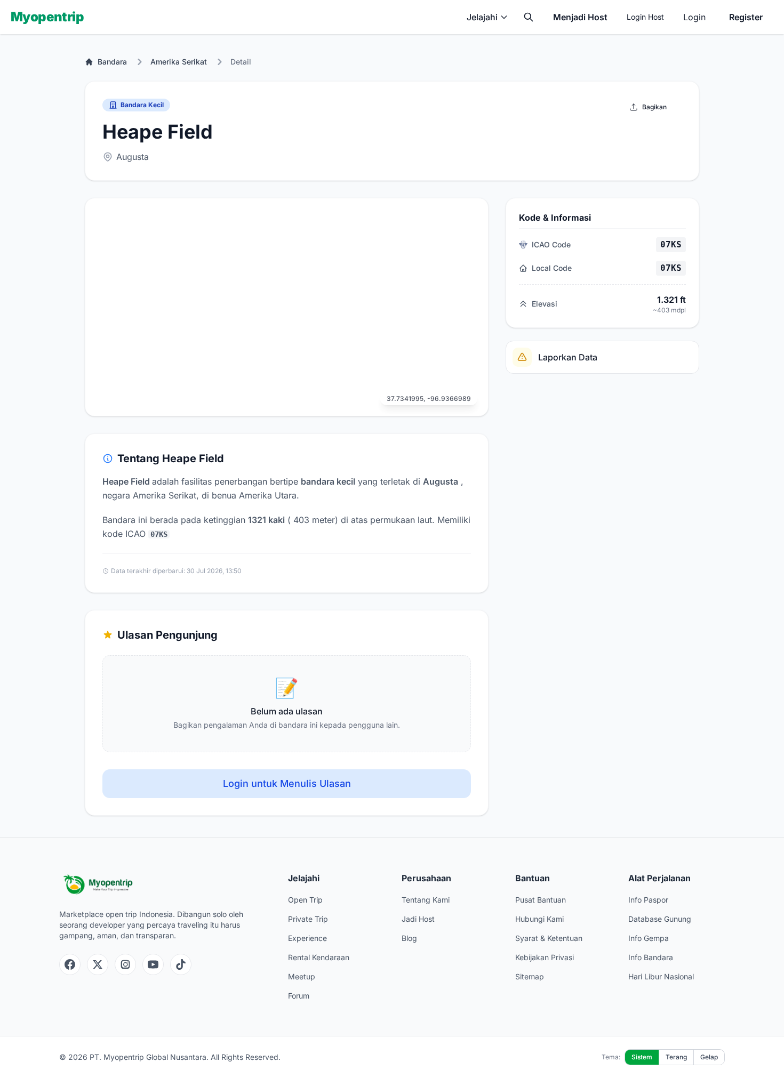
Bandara (112, 61)
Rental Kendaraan (318, 957)
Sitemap (529, 976)
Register (746, 17)
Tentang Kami (426, 899)
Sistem (641, 1057)
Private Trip (308, 918)
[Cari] (528, 17)
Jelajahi (482, 17)
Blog (409, 938)
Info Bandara (650, 957)
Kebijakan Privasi (544, 957)
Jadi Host (418, 918)
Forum (298, 995)
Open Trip (305, 899)
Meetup (301, 976)
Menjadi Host (580, 17)
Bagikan (654, 107)
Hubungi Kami (539, 918)
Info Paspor (648, 899)
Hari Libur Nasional (661, 976)
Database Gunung (659, 918)
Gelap (709, 1057)
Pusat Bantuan (540, 899)
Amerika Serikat (178, 61)
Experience (307, 938)
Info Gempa (648, 938)
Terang (676, 1057)
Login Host (645, 16)
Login (694, 17)
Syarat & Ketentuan (548, 938)
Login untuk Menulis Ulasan (287, 783)
